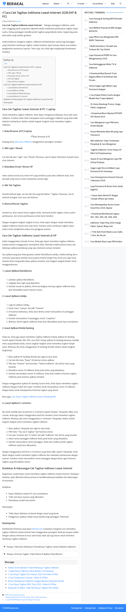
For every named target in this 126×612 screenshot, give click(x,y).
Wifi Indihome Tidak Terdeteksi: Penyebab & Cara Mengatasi (104, 142)
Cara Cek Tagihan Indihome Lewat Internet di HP (23, 84)
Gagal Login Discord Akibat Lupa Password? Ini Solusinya (105, 169)
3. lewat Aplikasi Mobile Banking (18, 93)
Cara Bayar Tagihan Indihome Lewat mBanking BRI (34, 396)
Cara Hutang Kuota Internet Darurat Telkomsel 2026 (106, 179)
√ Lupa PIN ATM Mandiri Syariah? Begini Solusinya (22, 599)
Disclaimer (119, 608)
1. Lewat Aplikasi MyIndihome (17, 87)
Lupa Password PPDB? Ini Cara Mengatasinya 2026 (103, 57)
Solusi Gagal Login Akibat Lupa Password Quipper (103, 87)
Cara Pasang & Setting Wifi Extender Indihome (105, 20)
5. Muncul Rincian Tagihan (16, 81)
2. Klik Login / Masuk (14, 73)
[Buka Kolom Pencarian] (120, 3)
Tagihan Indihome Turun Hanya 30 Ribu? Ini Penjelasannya (105, 151)
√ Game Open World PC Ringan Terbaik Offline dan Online (104, 197)
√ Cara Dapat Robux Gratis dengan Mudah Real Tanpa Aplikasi (104, 96)
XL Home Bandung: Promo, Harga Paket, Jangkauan (105, 106)
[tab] (40, 547)
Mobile (56, 3)
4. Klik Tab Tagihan (13, 78)
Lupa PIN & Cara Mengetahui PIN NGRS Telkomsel (103, 38)
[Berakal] (13, 3)
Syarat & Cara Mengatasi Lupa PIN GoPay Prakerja (106, 160)
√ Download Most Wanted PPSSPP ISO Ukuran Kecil (106, 115)
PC (68, 3)
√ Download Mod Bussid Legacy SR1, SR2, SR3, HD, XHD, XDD (104, 215)
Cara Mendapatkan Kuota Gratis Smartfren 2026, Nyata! (105, 206)
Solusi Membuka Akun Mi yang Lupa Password (106, 133)
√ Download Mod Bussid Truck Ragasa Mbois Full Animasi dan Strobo (103, 77)
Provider (81, 3)
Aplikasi (45, 3)
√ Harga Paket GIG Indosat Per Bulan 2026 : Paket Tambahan (26, 597)
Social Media (98, 3)
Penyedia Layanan (18, 595)
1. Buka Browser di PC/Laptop (17, 70)
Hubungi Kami (90, 608)
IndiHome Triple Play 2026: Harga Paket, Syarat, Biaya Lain (105, 224)
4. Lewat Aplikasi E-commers (17, 96)
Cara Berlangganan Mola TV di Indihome (102, 66)
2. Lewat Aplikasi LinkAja (15, 90)
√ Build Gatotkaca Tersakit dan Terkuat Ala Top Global (103, 47)
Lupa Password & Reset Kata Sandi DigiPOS (106, 188)
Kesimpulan (8, 102)
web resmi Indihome (23, 141)
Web (113, 3)
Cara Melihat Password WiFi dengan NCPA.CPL (105, 29)
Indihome (8, 595)
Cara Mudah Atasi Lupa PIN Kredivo (106, 241)
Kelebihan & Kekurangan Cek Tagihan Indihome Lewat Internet (28, 99)
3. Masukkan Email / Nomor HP (18, 75)
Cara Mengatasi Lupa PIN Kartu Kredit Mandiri (104, 124)
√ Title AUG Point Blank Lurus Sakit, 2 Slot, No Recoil (106, 233)
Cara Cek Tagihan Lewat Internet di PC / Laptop (22, 67)
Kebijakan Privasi (105, 608)
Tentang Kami (76, 608)
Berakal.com (37, 528)
